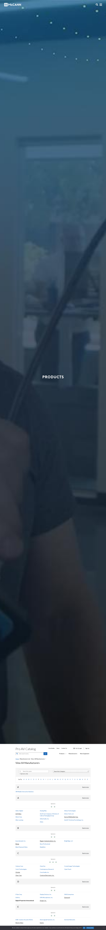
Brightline (43, 847)
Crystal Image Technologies (72, 866)
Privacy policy (90, 927)
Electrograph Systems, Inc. (47, 919)
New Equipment (84, 753)
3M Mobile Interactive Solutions (25, 791)
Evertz (42, 923)
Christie (18, 872)
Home (17, 759)
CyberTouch (67, 869)
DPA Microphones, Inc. (46, 897)
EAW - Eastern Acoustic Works (24, 919)
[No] (103, 927)
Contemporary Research (47, 869)
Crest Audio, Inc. (44, 872)
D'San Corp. (19, 894)
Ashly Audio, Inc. (44, 819)
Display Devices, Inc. (45, 894)
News (58, 748)
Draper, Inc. (43, 900)
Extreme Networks (69, 919)
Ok (84, 927)
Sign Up (87, 748)
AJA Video (18, 814)
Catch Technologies (21, 869)
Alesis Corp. (19, 817)
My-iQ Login (78, 748)
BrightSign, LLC (68, 841)
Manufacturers (73, 753)
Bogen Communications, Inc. (48, 841)
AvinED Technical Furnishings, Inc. (74, 820)
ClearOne (42, 866)
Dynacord (67, 897)
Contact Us (64, 748)
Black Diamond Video (21, 847)
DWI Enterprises (69, 894)
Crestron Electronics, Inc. (47, 875)
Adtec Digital (19, 811)
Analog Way (43, 811)
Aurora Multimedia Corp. (71, 817)
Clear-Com (19, 875)
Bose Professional (45, 844)
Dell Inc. (18, 897)
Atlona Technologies (70, 811)
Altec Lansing (19, 820)
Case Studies (51, 748)
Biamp (17, 844)
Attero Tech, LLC (69, 814)
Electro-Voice (19, 923)
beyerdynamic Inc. (21, 841)
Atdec (41, 822)
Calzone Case (19, 866)
